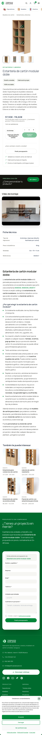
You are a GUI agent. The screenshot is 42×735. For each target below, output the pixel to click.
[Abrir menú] (39, 3)
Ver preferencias (21, 728)
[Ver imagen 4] (30, 59)
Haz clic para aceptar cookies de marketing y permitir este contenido (21, 211)
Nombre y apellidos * (11, 563)
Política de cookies (11, 732)
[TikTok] (17, 678)
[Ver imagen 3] (22, 59)
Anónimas (10, 131)
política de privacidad (24, 616)
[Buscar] (26, 3)
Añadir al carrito (29, 135)
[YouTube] (12, 678)
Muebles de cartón (8, 15)
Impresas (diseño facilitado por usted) (13, 136)
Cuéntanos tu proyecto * (12, 601)
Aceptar (21, 717)
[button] (39, 699)
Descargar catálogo (22, 672)
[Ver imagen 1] (6, 59)
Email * (7, 578)
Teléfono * (8, 587)
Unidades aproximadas (12, 594)
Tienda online (26, 688)
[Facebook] (8, 678)
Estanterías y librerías (23, 15)
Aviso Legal (32, 732)
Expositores (6, 688)
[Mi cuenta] (30, 3)
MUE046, (18, 288)
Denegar (21, 722)
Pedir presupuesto (21, 151)
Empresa (7, 570)
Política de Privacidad (22, 732)
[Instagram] (3, 678)
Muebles (5, 691)
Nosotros (25, 691)
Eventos (5, 695)
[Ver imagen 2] (14, 59)
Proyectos (25, 695)
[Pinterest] (21, 678)
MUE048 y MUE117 (28, 288)
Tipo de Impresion (11, 124)
